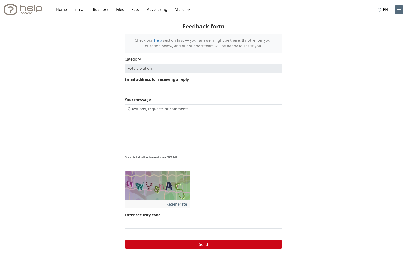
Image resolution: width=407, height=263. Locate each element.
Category (133, 59)
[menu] (399, 9)
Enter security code (142, 215)
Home (61, 9)
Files (120, 9)
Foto (135, 9)
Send (203, 244)
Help (158, 40)
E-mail (79, 9)
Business (101, 9)
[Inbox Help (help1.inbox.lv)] (25, 10)
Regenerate (177, 204)
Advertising (157, 9)
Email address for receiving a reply (157, 79)
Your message (138, 99)
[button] (182, 10)
